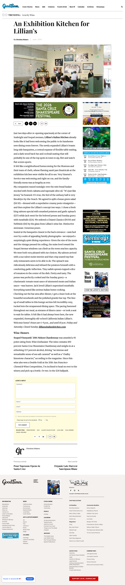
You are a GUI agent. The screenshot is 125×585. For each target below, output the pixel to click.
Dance (25, 522)
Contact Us (5, 512)
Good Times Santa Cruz (76, 510)
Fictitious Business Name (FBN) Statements (76, 563)
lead (38, 430)
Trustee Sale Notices (75, 570)
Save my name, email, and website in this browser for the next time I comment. (37, 416)
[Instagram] (74, 490)
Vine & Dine (47, 508)
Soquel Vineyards (21, 432)
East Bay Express (74, 508)
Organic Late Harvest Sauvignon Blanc (65, 467)
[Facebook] (26, 123)
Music (24, 527)
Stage (24, 531)
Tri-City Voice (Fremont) (93, 532)
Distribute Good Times (8, 525)
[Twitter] (31, 123)
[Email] (41, 123)
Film (24, 524)
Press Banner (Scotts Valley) (95, 524)
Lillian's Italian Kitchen (48, 430)
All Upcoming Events (49, 520)
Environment (26, 508)
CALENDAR (47, 517)
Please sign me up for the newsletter (27, 420)
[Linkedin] (35, 123)
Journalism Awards (92, 556)
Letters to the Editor (28, 539)
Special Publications (49, 542)
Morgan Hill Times (92, 521)
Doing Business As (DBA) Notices (76, 567)
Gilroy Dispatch (91, 508)
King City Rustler (91, 516)
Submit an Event (48, 524)
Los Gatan (90, 519)
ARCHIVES (35, 481)
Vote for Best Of (6, 527)
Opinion (25, 541)
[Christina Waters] (20, 451)
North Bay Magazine (75, 538)
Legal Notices (73, 561)
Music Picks (26, 529)
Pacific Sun (72, 519)
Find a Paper (5, 523)
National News (27, 510)
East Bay (71, 532)
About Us (4, 510)
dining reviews (31, 430)
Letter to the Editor (7, 514)
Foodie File (47, 506)
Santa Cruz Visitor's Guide (76, 541)
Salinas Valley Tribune (93, 527)
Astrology (26, 537)
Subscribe (5, 506)
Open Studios (73, 535)
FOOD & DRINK (48, 501)
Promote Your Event (49, 526)
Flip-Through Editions (50, 540)
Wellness (25, 543)
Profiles (46, 514)
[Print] (46, 123)
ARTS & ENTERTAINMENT (30, 517)
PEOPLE (46, 511)
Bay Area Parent (74, 527)
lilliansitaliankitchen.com (52, 327)
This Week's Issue (49, 536)
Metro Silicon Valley (74, 513)
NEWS (25, 501)
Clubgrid (46, 530)
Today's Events (48, 522)
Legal (70, 557)
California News (27, 504)
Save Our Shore (29, 14)
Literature (26, 525)
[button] (122, 7)
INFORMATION (6, 501)
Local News (26, 512)
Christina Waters (22, 40)
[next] (6, 15)
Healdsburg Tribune (92, 510)
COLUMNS (26, 535)
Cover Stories (27, 514)
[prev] (3, 15)
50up (70, 524)
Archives (4, 521)
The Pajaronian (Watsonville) (95, 530)
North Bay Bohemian (75, 516)
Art (24, 520)
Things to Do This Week (50, 528)
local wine (60, 430)
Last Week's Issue (49, 538)
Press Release (6, 516)
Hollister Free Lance (92, 513)
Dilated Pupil (72, 530)
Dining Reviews (48, 504)
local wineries (69, 430)
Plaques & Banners (7, 529)
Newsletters (5, 504)
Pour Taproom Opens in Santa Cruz (27, 467)
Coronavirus (26, 506)
